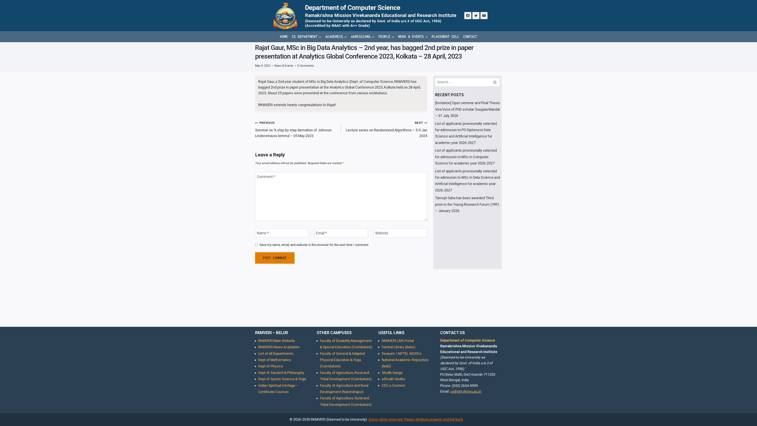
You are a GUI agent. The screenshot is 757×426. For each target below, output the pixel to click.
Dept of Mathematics (274, 360)
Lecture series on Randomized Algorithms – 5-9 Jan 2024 (386, 129)
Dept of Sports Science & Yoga (282, 379)
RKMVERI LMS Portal (398, 341)
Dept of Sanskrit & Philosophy (281, 373)
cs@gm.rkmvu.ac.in (465, 391)
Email (321, 233)
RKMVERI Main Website (276, 341)
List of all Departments (276, 353)
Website (381, 233)
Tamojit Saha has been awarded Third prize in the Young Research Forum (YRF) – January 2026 (467, 204)
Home (284, 37)
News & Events (283, 65)
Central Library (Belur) (398, 347)
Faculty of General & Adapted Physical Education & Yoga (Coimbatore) (342, 359)
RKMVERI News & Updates (279, 347)
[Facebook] (467, 15)
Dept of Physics (270, 366)
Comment (266, 177)
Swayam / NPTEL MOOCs (401, 353)
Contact (470, 37)
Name (263, 233)
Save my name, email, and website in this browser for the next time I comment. (314, 245)
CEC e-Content (393, 385)
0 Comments (305, 65)
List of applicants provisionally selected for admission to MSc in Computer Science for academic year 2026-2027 (466, 156)
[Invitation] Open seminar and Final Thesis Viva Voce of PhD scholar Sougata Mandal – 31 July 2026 (467, 109)
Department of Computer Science (467, 340)
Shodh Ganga (392, 373)
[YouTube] (484, 15)
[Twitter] (475, 15)
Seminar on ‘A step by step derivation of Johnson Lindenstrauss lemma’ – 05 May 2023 (293, 129)
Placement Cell (445, 37)
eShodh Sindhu (393, 379)
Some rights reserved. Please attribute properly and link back (415, 419)
